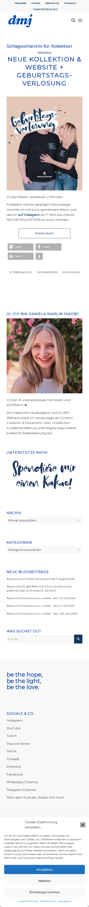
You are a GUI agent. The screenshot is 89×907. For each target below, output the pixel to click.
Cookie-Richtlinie (28, 901)
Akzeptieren (44, 869)
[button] (83, 825)
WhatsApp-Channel (22, 782)
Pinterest (14, 767)
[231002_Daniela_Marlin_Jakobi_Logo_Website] (37, 20)
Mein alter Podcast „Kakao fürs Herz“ (35, 797)
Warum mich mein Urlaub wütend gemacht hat (31, 578)
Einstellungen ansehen (44, 892)
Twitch (12, 736)
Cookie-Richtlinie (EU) (45, 9)
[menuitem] (21, 3)
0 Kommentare (47, 272)
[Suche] (71, 20)
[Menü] (80, 20)
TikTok (12, 751)
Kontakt (35, 3)
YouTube (14, 728)
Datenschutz (48, 901)
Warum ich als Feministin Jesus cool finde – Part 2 (33, 605)
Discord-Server (18, 744)
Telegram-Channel (21, 790)
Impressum (64, 901)
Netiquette (20, 3)
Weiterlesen (44, 233)
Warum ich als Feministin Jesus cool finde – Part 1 (33, 613)
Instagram (15, 720)
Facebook (15, 774)
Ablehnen (44, 881)
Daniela (44, 52)
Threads (13, 759)
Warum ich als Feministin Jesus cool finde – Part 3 (33, 598)
